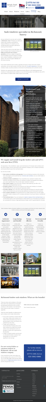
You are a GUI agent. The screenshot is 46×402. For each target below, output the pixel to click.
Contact (19, 387)
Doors (18, 382)
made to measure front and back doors (33, 197)
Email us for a (35, 7)
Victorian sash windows (27, 175)
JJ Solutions (31, 400)
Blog (18, 384)
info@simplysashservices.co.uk (14, 360)
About (18, 376)
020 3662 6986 (34, 5)
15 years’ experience (32, 66)
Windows (19, 379)
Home (18, 373)
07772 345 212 (33, 3)
